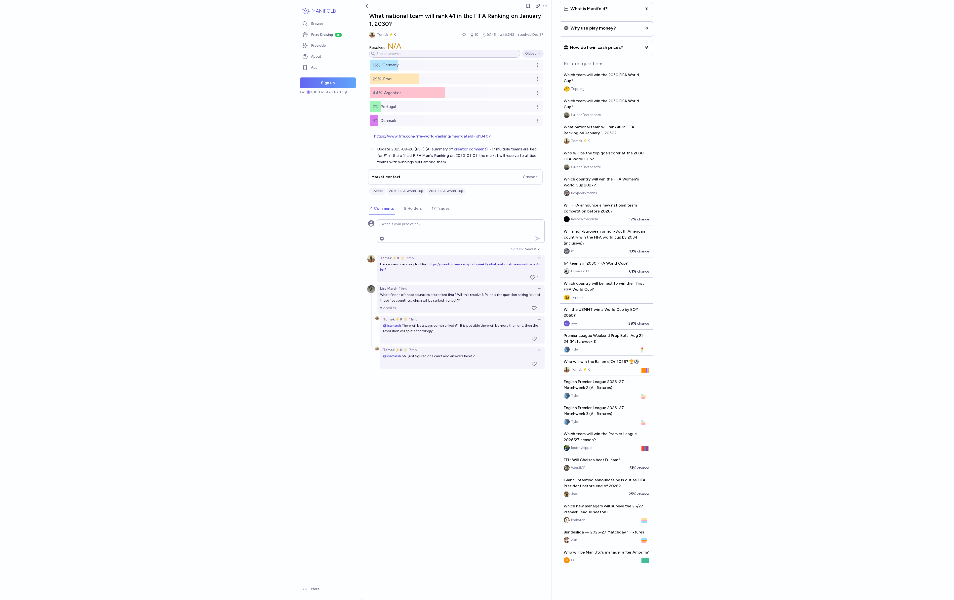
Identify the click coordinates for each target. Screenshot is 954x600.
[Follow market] (528, 6)
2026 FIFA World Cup (446, 191)
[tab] (382, 209)
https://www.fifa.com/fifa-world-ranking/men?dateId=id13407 (432, 136)
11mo (403, 288)
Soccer (377, 191)
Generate (530, 177)
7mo (410, 258)
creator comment (470, 149)
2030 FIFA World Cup (406, 191)
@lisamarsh (392, 325)
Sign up (328, 82)
